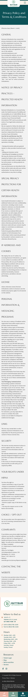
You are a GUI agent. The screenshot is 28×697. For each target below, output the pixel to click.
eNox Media (7, 681)
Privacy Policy (21, 687)
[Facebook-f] (2, 668)
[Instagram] (6, 668)
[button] (24, 3)
